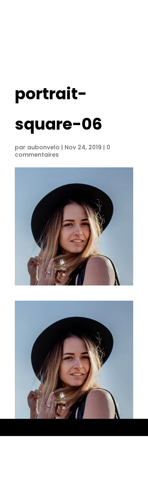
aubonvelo (43, 147)
